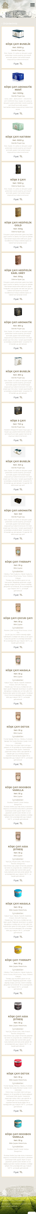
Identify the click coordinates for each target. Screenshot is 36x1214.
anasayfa (14, 1186)
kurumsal (22, 1186)
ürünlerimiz (14, 1188)
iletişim (21, 1188)
